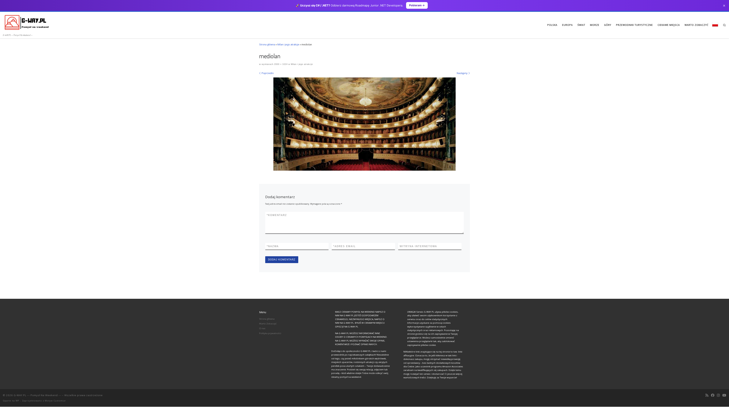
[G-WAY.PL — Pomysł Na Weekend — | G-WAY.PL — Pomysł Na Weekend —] (26, 22)
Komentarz (277, 215)
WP (17, 400)
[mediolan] (364, 124)
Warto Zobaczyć (268, 323)
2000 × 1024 (280, 64)
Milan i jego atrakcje (288, 44)
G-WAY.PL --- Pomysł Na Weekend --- (37, 395)
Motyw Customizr (55, 400)
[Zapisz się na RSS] (706, 395)
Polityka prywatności (270, 333)
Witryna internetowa (418, 246)
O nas (262, 328)
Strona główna (267, 44)
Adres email (344, 246)
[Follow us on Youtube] (724, 395)
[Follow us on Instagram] (718, 395)
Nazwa (273, 246)
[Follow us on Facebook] (712, 395)
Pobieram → (417, 5)
